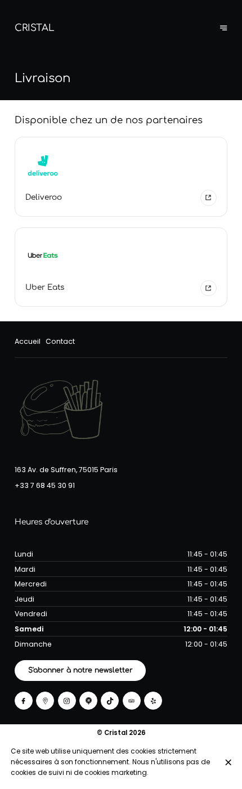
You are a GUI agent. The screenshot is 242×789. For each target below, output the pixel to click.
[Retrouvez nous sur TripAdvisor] (132, 701)
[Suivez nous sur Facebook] (24, 701)
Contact (60, 341)
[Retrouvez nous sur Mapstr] (88, 701)
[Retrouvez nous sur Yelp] (153, 701)
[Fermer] (228, 762)
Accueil (28, 341)
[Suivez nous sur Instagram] (67, 701)
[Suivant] (223, 28)
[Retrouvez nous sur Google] (45, 701)
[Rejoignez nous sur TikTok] (110, 701)
